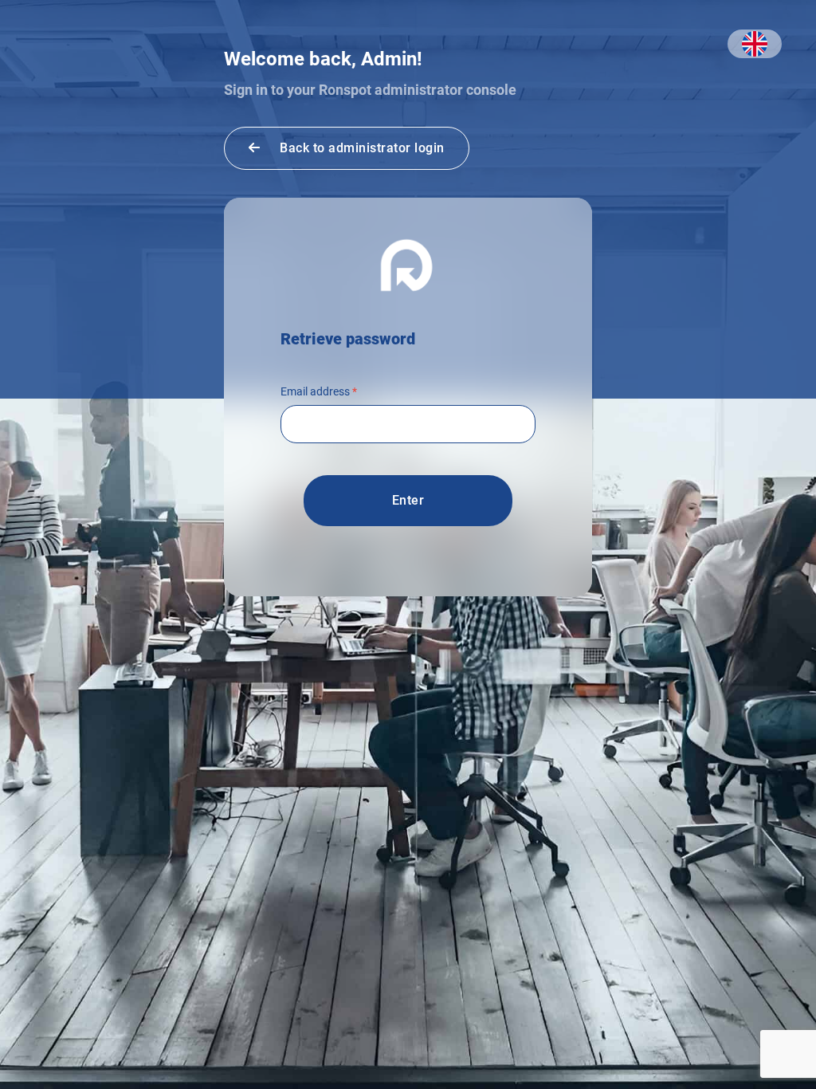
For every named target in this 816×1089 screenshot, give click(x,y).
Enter (408, 500)
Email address (318, 391)
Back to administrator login (361, 147)
